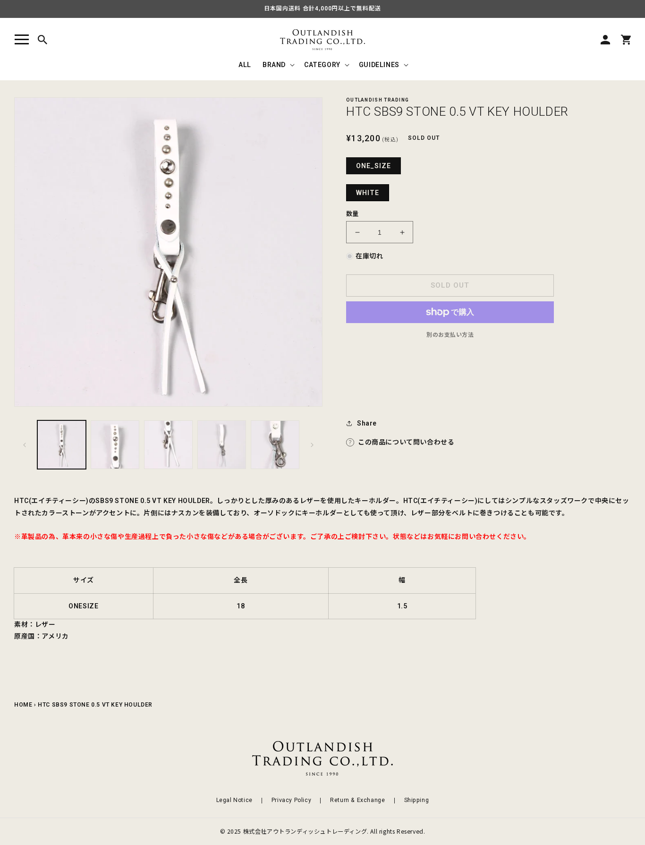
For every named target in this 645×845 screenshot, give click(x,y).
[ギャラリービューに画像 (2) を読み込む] (115, 444)
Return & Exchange (357, 800)
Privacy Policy (291, 800)
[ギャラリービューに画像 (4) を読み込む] (221, 444)
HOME (23, 704)
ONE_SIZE (373, 166)
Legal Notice (234, 800)
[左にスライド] (24, 445)
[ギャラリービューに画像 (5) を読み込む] (275, 444)
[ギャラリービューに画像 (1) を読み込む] (61, 444)
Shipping (416, 800)
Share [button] (367, 423)
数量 (352, 213)
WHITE (367, 192)
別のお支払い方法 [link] (450, 335)
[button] (21, 39)
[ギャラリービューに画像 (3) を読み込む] (168, 444)
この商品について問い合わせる (406, 442)
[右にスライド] (312, 445)
